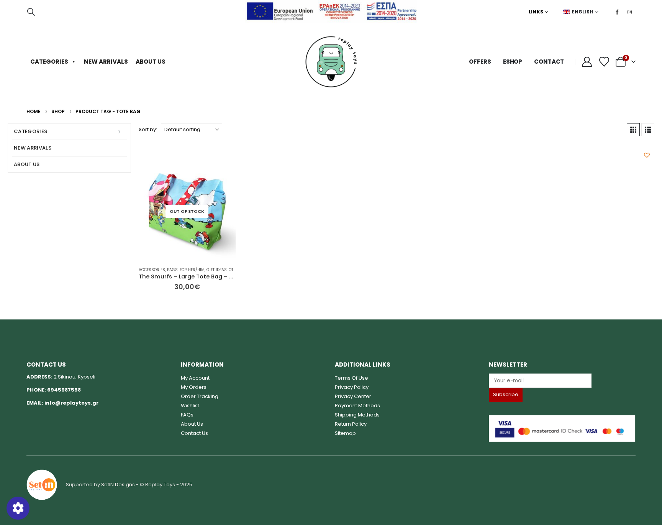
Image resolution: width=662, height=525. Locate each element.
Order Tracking (199, 396)
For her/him (192, 270)
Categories (49, 62)
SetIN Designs (118, 484)
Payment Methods (357, 405)
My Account (195, 378)
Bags (172, 270)
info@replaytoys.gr (71, 403)
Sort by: (148, 129)
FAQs (187, 414)
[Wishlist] (604, 62)
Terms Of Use (351, 378)
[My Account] (587, 62)
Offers (480, 62)
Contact (549, 62)
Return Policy (351, 424)
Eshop (512, 62)
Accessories (152, 270)
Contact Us (194, 433)
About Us (151, 62)
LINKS (536, 11)
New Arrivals (106, 62)
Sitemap (345, 433)
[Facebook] (617, 12)
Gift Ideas (216, 270)
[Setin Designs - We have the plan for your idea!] (41, 484)
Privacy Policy (352, 387)
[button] (31, 11)
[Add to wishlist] (646, 155)
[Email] (562, 381)
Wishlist (190, 405)
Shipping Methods (357, 414)
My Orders (193, 387)
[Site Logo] (331, 62)
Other (235, 270)
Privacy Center (353, 396)
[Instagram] (629, 12)
